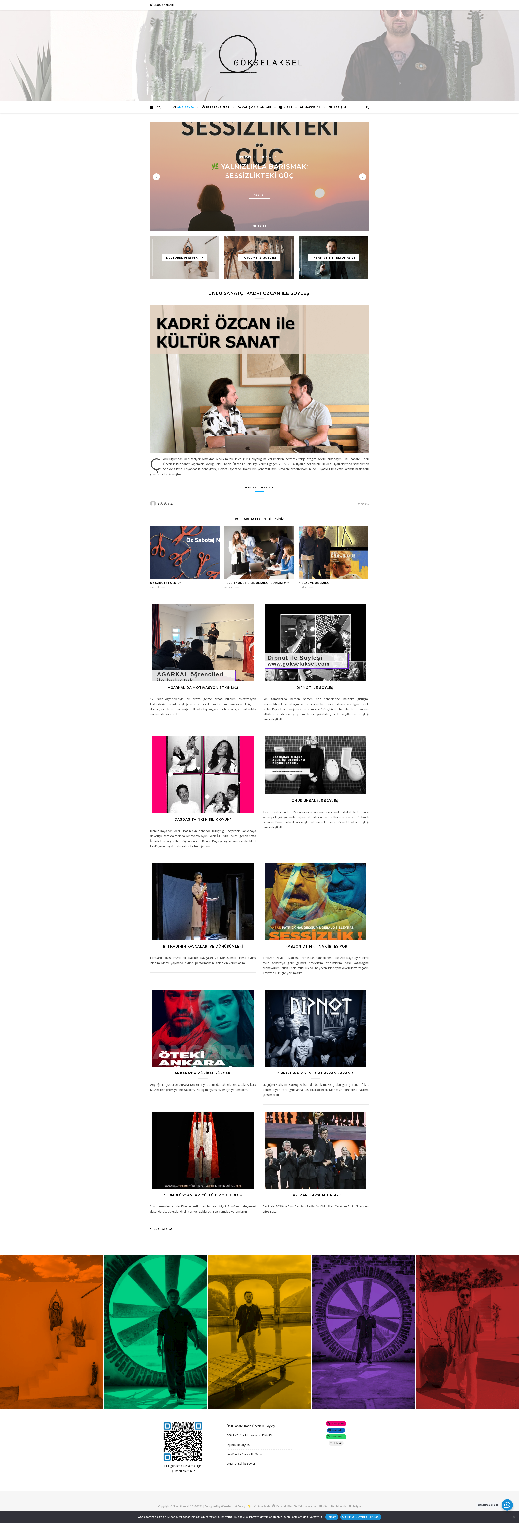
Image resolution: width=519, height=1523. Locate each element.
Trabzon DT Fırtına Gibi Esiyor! (316, 946)
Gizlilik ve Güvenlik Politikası (360, 1516)
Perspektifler (252, 157)
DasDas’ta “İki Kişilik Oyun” (203, 819)
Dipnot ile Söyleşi (315, 688)
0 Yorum (363, 503)
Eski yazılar (164, 1228)
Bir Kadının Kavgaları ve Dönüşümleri (203, 946)
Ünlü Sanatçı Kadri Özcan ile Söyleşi (259, 293)
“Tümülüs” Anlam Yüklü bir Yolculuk (203, 1195)
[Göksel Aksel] (259, 55)
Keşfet (259, 194)
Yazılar (272, 157)
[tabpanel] (259, 176)
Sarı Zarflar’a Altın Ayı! (315, 1195)
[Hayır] (514, 1517)
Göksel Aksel (165, 503)
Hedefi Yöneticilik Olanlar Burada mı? (256, 582)
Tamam (331, 1516)
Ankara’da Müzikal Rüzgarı (203, 1073)
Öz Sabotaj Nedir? (166, 582)
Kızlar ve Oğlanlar (315, 582)
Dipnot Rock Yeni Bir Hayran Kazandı (316, 1073)
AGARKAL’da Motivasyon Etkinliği (203, 688)
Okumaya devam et (259, 487)
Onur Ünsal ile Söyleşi (316, 801)
